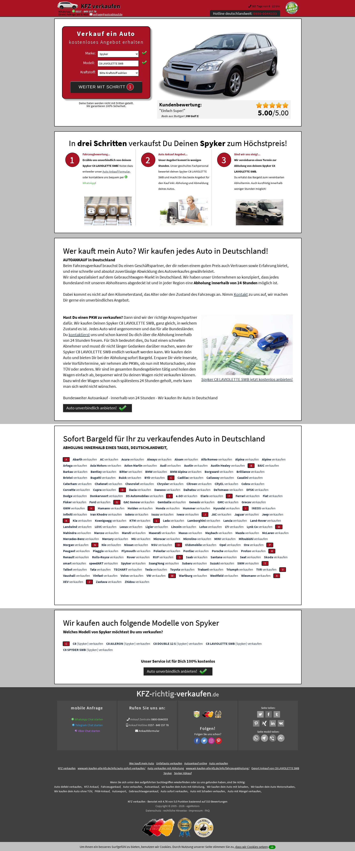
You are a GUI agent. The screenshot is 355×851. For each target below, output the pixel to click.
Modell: (89, 62)
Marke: (90, 53)
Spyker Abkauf (183, 773)
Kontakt (241, 294)
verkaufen (85, 459)
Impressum (196, 810)
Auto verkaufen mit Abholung (166, 768)
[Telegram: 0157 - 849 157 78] (73, 725)
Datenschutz (153, 810)
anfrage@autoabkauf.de (107, 14)
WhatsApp (89, 183)
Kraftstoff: (88, 72)
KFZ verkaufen (100, 6)
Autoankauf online (195, 763)
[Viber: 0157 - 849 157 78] (76, 731)
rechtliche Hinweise (175, 810)
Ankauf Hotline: (138, 725)
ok (272, 847)
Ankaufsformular (149, 731)
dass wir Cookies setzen (251, 847)
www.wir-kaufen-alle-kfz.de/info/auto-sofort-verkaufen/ (111, 768)
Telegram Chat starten (89, 725)
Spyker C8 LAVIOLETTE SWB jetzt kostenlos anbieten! (247, 379)
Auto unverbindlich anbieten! (91, 407)
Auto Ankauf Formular (116, 171)
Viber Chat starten (89, 731)
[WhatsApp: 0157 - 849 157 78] (73, 11)
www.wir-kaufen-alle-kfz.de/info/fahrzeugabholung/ (217, 768)
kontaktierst (79, 334)
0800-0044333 (159, 719)
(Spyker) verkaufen (88, 643)
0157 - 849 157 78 (86, 11)
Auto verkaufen (218, 763)
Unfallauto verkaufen (169, 763)
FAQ (207, 810)
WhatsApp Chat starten (89, 719)
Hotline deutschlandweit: (245, 13)
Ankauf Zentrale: (140, 719)
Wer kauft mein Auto (141, 763)
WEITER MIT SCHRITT (105, 87)
